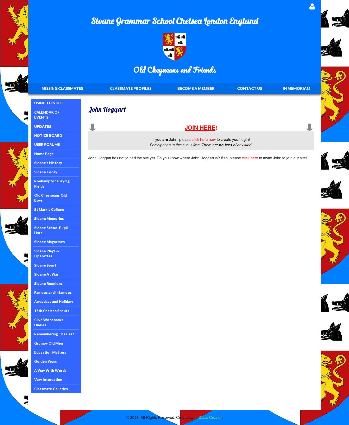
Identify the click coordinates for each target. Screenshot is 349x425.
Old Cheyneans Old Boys (50, 197)
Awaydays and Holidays (54, 301)
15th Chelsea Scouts (51, 311)
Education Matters (50, 352)
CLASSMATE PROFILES (130, 88)
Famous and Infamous (53, 292)
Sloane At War (46, 274)
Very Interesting (48, 379)
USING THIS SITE (49, 103)
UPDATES (42, 126)
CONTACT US (249, 88)
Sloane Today (45, 172)
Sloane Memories (49, 218)
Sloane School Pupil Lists (51, 230)
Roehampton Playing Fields (52, 183)
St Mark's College (49, 209)
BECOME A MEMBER (196, 88)
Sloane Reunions (48, 283)
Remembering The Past (54, 334)
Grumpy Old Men (48, 343)
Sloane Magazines (49, 242)
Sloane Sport (45, 265)
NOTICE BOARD (48, 135)
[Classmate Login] (312, 6)
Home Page (44, 154)
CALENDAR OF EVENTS (47, 114)
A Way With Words (50, 370)
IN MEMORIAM (296, 88)
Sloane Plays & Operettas (46, 253)
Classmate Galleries (51, 389)
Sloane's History (48, 163)
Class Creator (210, 417)
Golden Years (45, 361)
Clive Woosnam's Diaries (48, 322)
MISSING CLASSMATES (62, 88)
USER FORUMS (47, 144)
